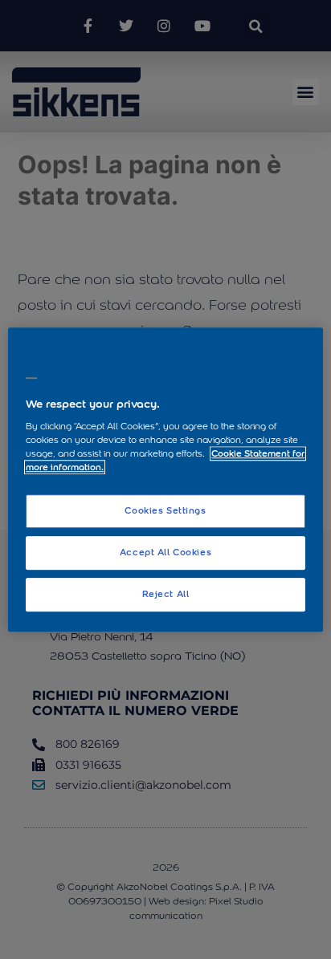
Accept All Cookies (165, 552)
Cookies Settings (165, 511)
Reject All (166, 593)
